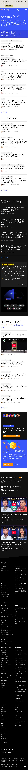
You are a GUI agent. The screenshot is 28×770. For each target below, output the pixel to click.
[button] (18, 10)
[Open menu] (26, 10)
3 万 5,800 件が (9, 36)
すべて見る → (4, 112)
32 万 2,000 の (11, 34)
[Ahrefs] (3, 9)
